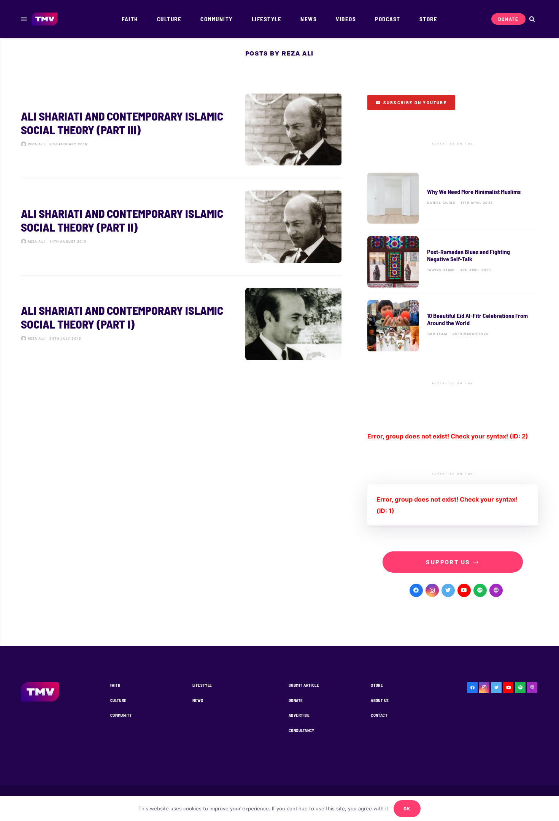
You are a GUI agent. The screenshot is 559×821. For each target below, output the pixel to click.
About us (380, 700)
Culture (118, 700)
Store (377, 685)
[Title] (480, 590)
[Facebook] (416, 590)
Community (121, 715)
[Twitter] (448, 590)
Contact (379, 715)
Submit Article (304, 685)
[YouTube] (464, 590)
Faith (115, 685)
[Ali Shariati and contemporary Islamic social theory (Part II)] (181, 227)
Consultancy (301, 730)
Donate (296, 700)
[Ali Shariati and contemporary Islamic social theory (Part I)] (181, 324)
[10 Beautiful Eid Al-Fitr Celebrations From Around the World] (452, 325)
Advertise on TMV (452, 143)
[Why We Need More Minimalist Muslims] (452, 198)
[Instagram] (432, 590)
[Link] (45, 19)
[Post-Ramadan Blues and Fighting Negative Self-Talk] (452, 261)
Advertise (299, 715)
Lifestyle (202, 685)
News (197, 700)
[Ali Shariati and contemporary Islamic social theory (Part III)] (181, 130)
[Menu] (24, 19)
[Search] (532, 19)
